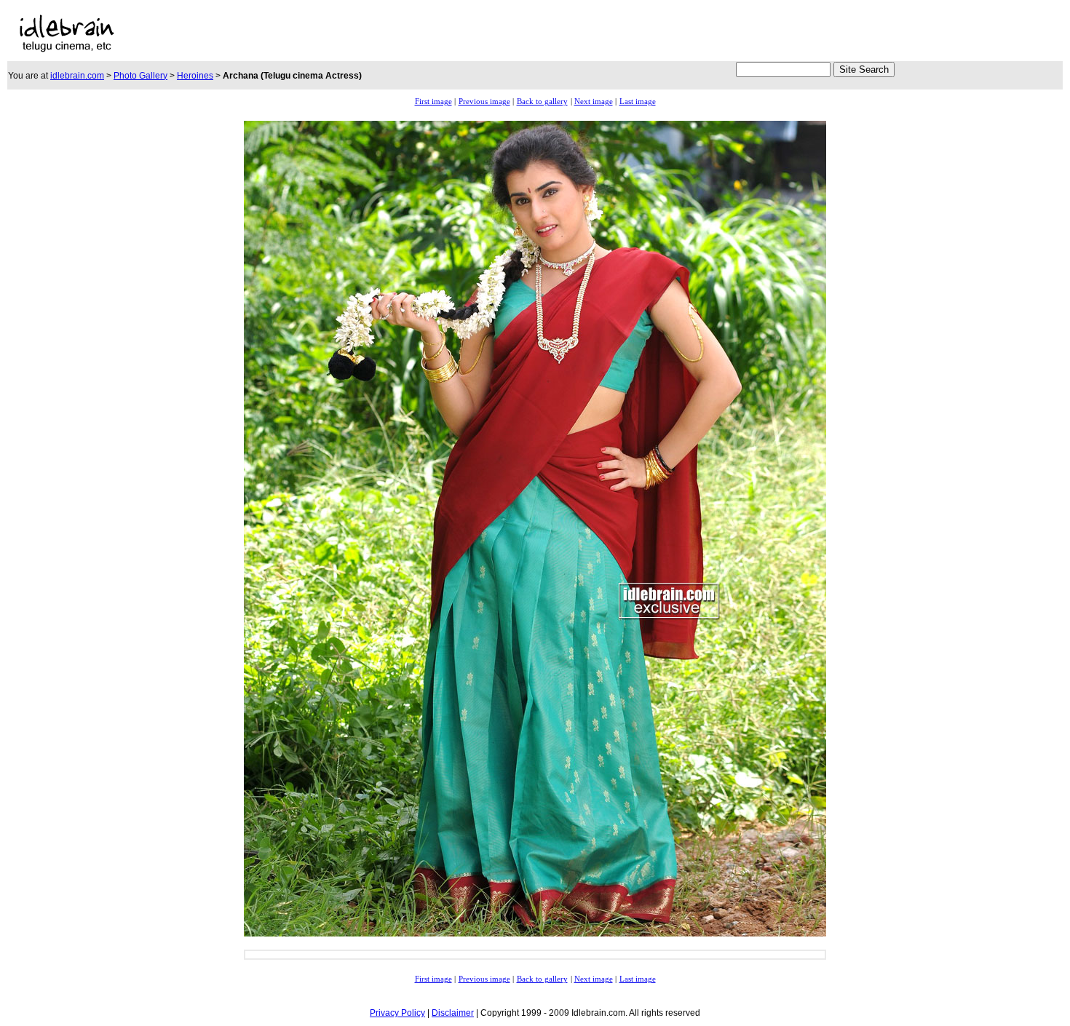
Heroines (195, 76)
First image (433, 102)
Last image (637, 102)
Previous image (484, 102)
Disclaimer (453, 1013)
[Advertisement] (528, 33)
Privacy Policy (397, 1013)
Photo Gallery (140, 76)
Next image (593, 102)
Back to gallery (542, 102)
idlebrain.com (77, 76)
